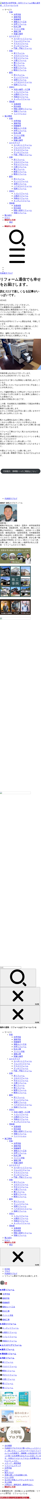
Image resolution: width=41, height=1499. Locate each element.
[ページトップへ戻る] (30, 1498)
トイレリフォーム (21, 92)
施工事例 (8, 116)
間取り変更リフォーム (23, 109)
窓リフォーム (19, 75)
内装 (11, 51)
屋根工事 (17, 31)
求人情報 (8, 1482)
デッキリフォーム (21, 46)
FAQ (6, 1470)
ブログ (7, 1271)
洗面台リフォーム (21, 97)
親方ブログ (9, 1473)
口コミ (7, 218)
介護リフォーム (20, 60)
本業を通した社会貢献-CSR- (16, 1475)
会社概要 (8, 1446)
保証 (11, 222)
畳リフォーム (19, 65)
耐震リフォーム (20, 68)
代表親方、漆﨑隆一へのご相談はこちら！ (20, 471)
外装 (11, 12)
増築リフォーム (20, 111)
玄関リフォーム (20, 80)
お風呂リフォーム (21, 94)
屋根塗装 (17, 17)
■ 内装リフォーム (7, 1358)
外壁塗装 (17, 14)
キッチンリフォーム (22, 99)
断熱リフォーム (20, 70)
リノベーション (20, 114)
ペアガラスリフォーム (23, 82)
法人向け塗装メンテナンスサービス (19, 1480)
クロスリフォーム (21, 56)
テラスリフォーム (21, 43)
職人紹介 (8, 215)
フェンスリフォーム (22, 41)
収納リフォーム (20, 85)
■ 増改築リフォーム (8, 1354)
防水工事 (17, 27)
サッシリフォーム (21, 77)
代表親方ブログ (6, 273)
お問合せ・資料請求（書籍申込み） (19, 1485)
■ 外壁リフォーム (7, 1290)
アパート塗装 (19, 29)
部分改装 (17, 106)
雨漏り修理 (18, 34)
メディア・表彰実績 (13, 1463)
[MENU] (17, 264)
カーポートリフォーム (23, 39)
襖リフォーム (19, 63)
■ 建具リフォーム (7, 1349)
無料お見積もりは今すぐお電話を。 (14, 1498)
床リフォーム (19, 53)
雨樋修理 (17, 19)
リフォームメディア (13, 1466)
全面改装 (17, 104)
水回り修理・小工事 (22, 89)
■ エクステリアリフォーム (11, 1345)
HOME (7, 1269)
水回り (12, 87)
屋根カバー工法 (20, 22)
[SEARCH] (17, 246)
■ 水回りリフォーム (8, 1324)
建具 (11, 72)
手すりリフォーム (21, 58)
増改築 (12, 102)
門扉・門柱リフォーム (23, 48)
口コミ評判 (9, 1477)
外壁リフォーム (20, 24)
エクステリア (14, 36)
